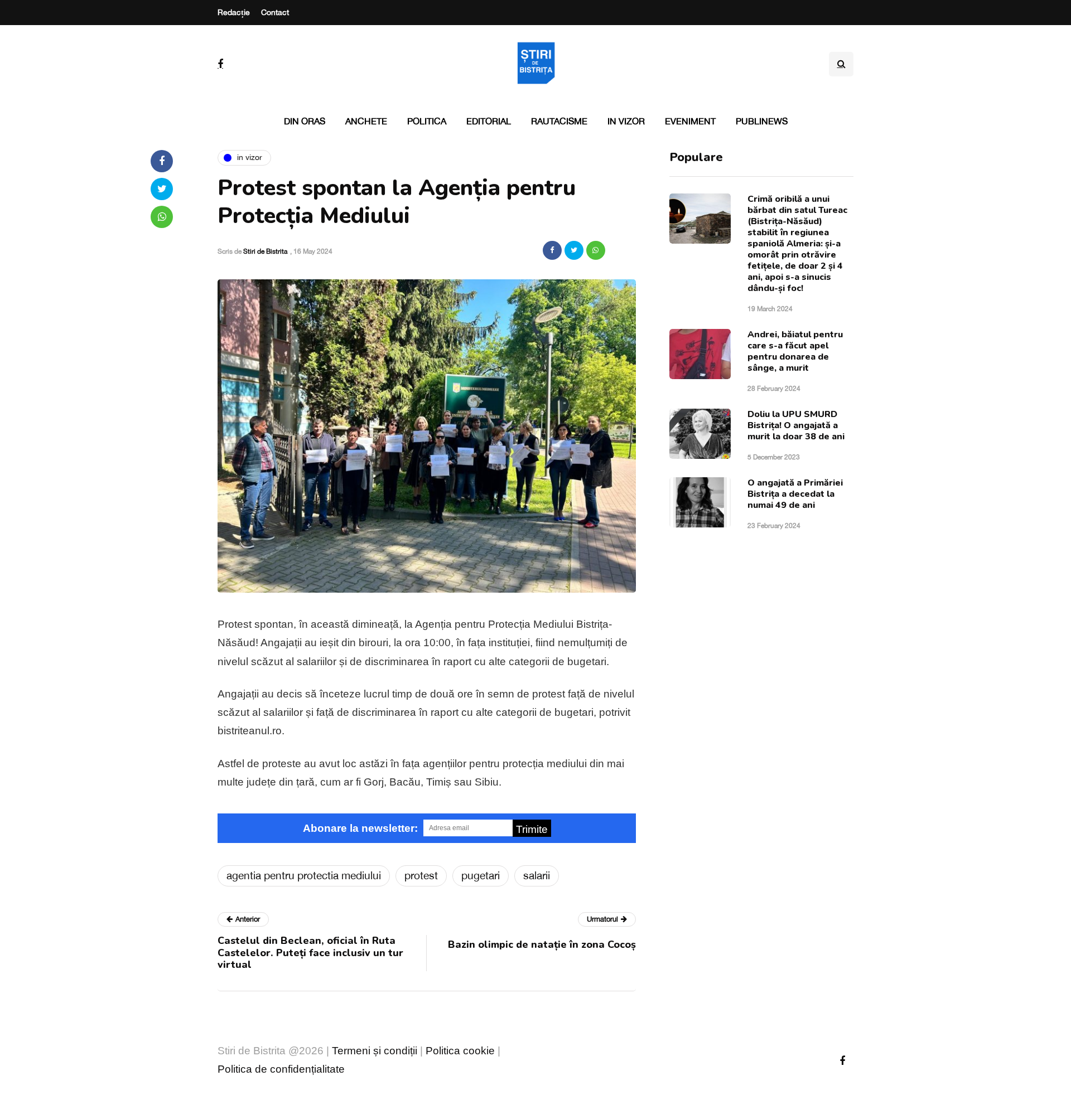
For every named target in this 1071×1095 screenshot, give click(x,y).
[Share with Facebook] (552, 250)
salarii (536, 875)
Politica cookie (460, 1051)
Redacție (234, 12)
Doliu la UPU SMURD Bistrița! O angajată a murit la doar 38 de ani (796, 425)
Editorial (488, 121)
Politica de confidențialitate (281, 1069)
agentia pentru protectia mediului (303, 875)
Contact (275, 12)
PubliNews (762, 121)
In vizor (626, 121)
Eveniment (690, 121)
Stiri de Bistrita (265, 251)
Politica (426, 121)
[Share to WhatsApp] (595, 250)
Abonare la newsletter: (360, 828)
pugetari (480, 875)
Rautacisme (559, 121)
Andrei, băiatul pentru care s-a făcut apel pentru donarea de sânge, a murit (795, 351)
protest (421, 875)
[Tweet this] (574, 250)
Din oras (304, 121)
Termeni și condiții (374, 1051)
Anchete (366, 121)
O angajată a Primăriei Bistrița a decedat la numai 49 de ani (795, 494)
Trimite (532, 829)
